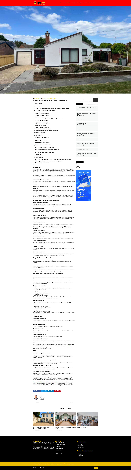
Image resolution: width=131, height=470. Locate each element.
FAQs (37, 145)
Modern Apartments (41, 125)
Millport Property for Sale (81, 123)
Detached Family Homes (42, 120)
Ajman (80, 456)
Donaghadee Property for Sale (82, 149)
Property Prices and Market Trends (43, 128)
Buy (35, 98)
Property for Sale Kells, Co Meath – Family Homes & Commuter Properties (54, 159)
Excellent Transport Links (43, 113)
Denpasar (81, 455)
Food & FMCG (59, 450)
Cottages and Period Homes (43, 123)
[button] (37, 391)
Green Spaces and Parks (42, 117)
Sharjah (80, 453)
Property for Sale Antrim (43, 162)
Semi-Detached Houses (42, 122)
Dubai (80, 454)
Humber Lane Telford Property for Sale (84, 139)
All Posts (42, 398)
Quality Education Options (43, 115)
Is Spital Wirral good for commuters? (46, 152)
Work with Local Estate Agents (44, 144)
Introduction (38, 106)
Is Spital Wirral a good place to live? (46, 147)
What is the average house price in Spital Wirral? (49, 149)
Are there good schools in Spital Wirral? (47, 150)
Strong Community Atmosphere (44, 112)
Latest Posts (38, 154)
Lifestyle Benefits (39, 134)
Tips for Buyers (39, 135)
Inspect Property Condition (43, 142)
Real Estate (38, 98)
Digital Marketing (59, 446)
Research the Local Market (43, 137)
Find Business (39, 156)
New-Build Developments (43, 127)
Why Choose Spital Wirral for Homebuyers (45, 110)
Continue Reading (40, 157)
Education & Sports (59, 448)
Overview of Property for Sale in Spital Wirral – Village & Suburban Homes (52, 108)
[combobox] (84, 100)
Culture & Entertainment (60, 444)
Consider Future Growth (42, 139)
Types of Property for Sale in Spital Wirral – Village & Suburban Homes (51, 118)
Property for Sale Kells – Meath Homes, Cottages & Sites (50, 161)
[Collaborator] (83, 200)
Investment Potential (40, 132)
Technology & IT (59, 453)
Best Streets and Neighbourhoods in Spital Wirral (47, 130)
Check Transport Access (42, 140)
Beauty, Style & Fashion (60, 442)
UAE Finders (37, 441)
